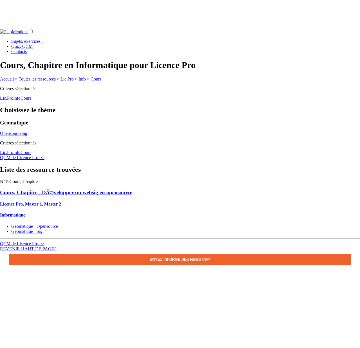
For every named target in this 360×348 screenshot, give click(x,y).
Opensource (10, 133)
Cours (96, 79)
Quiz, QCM (22, 46)
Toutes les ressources (37, 79)
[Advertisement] (180, 12)
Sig (24, 133)
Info (82, 79)
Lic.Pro (67, 79)
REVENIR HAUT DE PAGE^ (28, 248)
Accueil (7, 79)
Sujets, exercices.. (27, 41)
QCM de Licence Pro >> (22, 157)
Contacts (19, 51)
